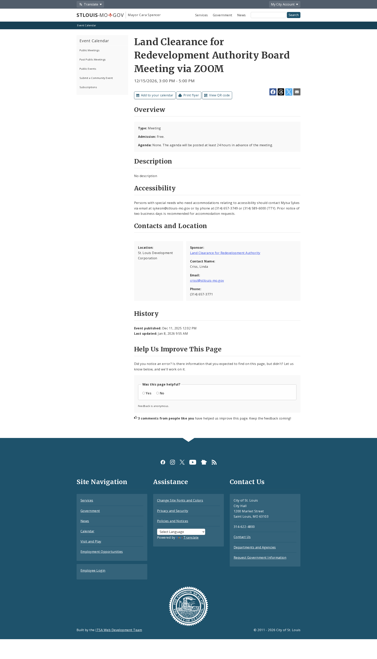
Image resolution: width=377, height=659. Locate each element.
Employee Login (93, 570)
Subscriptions (88, 87)
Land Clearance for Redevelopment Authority (225, 253)
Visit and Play (91, 541)
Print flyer (191, 95)
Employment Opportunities (102, 551)
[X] (182, 462)
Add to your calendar (157, 95)
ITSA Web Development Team (118, 630)
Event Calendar (86, 25)
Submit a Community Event (96, 78)
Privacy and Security (172, 511)
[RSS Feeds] (214, 462)
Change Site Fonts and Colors (180, 500)
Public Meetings (90, 50)
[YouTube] (192, 462)
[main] (188, 230)
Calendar (87, 531)
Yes (148, 393)
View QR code (219, 95)
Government (222, 15)
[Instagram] (172, 462)
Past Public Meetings (93, 59)
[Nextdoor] (204, 462)
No (162, 393)
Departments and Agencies (255, 547)
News (241, 15)
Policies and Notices (172, 521)
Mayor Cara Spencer (144, 15)
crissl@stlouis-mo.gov (207, 280)
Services (201, 15)
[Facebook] (162, 462)
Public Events (88, 68)
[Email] (296, 91)
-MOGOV (100, 15)
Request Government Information (260, 557)
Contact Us (242, 537)
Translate (191, 537)
